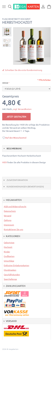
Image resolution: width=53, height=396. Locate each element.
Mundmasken (10, 270)
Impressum (9, 225)
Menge (5, 83)
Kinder (7, 252)
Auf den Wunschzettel (15, 138)
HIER (4, 162)
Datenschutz (10, 211)
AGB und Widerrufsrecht (15, 206)
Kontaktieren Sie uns (13, 229)
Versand (7, 216)
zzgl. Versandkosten (22, 109)
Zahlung (7, 220)
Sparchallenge (10, 279)
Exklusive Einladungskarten (16, 265)
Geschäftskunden (12, 274)
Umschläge (9, 261)
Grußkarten (9, 256)
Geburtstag (9, 242)
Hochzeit (8, 247)
